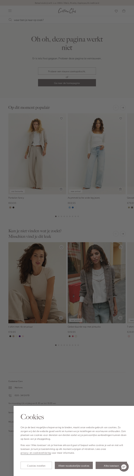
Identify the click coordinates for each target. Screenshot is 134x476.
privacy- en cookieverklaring (36, 452)
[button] (124, 467)
